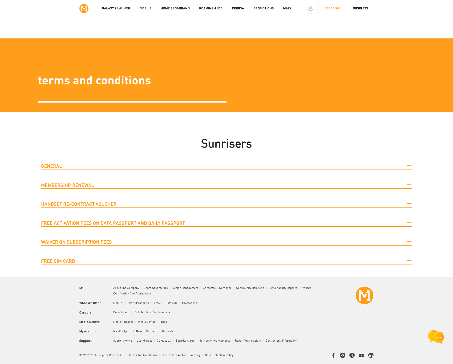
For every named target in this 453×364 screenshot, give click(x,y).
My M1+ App (121, 331)
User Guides (144, 340)
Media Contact (147, 322)
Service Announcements (214, 340)
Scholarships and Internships (154, 312)
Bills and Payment (145, 331)
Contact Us (164, 340)
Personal (332, 8)
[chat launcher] (436, 337)
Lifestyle (172, 303)
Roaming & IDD (210, 8)
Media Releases (123, 322)
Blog (164, 322)
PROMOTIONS (263, 8)
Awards (306, 288)
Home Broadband (138, 303)
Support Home (122, 340)
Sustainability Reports (283, 288)
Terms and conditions (143, 355)
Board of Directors (156, 288)
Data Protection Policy (219, 355)
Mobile (117, 303)
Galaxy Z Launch (116, 8)
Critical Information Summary (181, 355)
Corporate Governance (217, 288)
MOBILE (145, 8)
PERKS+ (238, 8)
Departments (121, 312)
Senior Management (185, 288)
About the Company (126, 288)
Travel (158, 303)
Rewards (167, 331)
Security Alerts (185, 340)
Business (360, 8)
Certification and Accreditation (132, 293)
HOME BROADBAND (175, 8)
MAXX (287, 8)
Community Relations (250, 288)
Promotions (189, 303)
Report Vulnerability (248, 340)
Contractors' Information (281, 340)
